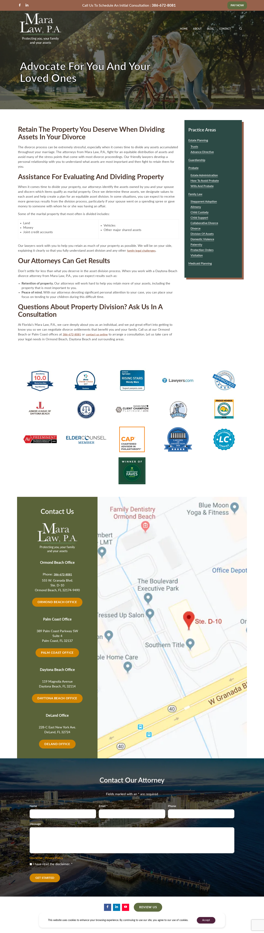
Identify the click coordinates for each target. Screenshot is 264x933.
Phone (172, 806)
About (197, 29)
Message (35, 824)
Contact (225, 29)
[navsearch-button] (240, 29)
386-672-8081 (164, 5)
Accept (206, 920)
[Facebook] (19, 5)
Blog (210, 29)
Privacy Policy (54, 858)
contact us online (97, 334)
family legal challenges (141, 250)
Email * (103, 806)
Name (33, 806)
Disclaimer (36, 858)
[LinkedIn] (27, 5)
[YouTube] (125, 907)
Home (184, 29)
